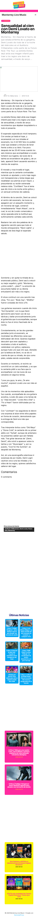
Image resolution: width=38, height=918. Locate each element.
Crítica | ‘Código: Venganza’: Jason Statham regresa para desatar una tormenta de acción (12, 631)
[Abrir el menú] (19, 11)
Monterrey (11, 530)
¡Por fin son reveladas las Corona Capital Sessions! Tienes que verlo (19, 895)
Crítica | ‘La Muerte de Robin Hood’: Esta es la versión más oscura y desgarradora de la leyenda (26, 679)
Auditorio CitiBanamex (12, 529)
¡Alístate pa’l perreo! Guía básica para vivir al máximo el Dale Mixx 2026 (11, 678)
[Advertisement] (19, 257)
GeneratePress (19, 915)
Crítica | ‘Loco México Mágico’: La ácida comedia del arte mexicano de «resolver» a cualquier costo (26, 632)
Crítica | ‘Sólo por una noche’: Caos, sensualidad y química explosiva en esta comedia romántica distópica (18, 752)
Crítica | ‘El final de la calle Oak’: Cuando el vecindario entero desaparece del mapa (11, 655)
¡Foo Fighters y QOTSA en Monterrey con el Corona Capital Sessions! (19, 863)
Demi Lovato (24, 529)
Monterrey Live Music (14, 14)
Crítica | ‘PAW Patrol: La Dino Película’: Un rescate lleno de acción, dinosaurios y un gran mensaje (26, 655)
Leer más (5, 62)
